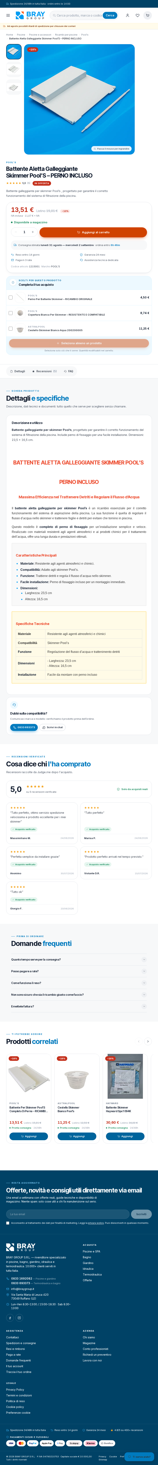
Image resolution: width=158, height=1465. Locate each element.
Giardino (88, 1263)
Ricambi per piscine (66, 34)
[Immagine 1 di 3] (14, 51)
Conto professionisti (95, 1348)
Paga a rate (13, 1354)
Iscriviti (141, 1214)
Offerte (87, 1280)
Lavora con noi (92, 1360)
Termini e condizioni (19, 1395)
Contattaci (12, 1337)
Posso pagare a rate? (25, 971)
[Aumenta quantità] (32, 232)
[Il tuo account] (127, 15)
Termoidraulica (92, 1274)
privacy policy (96, 1223)
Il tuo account (14, 1366)
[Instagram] (19, 1318)
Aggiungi (31, 1136)
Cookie (113, 1456)
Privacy (102, 1456)
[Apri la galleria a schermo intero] (79, 99)
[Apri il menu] (8, 15)
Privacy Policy (15, 1389)
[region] (79, 1098)
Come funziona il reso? (26, 983)
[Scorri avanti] (148, 1041)
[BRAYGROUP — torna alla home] (30, 15)
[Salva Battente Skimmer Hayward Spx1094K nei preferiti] (141, 1059)
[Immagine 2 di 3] (14, 69)
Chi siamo (89, 1337)
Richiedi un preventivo (97, 1354)
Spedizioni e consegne (21, 1343)
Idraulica (88, 1268)
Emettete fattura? (22, 1006)
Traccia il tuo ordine (18, 1372)
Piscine (21, 34)
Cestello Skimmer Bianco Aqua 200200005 (55, 330)
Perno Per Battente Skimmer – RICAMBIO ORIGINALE (60, 299)
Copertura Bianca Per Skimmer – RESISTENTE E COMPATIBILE (66, 314)
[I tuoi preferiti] (137, 15)
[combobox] (79, 15)
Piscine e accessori (40, 34)
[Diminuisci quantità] (15, 232)
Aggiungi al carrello (96, 232)
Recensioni (46, 371)
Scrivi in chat (55, 727)
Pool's (84, 34)
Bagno (87, 1257)
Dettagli (19, 371)
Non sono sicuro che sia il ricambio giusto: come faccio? (47, 994)
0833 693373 (26, 727)
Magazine (89, 1343)
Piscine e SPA (91, 1251)
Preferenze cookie (18, 1412)
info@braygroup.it (22, 1288)
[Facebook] (10, 1318)
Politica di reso (15, 1401)
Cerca (110, 15)
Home (9, 34)
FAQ (70, 371)
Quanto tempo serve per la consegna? (36, 959)
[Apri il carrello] (147, 15)
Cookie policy (15, 1406)
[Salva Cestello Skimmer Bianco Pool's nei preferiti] (93, 1059)
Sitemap (103, 1459)
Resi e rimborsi (15, 1348)
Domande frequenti (18, 1360)
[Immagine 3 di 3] (14, 87)
